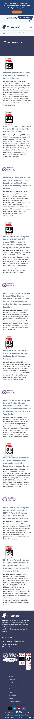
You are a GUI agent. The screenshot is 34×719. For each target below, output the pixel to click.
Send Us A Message (11, 647)
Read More (17, 12)
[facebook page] (24, 708)
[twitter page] (10, 708)
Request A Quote (25, 17)
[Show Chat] (30, 717)
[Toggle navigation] (30, 26)
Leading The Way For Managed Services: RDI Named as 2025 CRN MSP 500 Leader (17, 129)
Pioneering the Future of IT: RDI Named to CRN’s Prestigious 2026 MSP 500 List (16, 75)
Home (7, 33)
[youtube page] (19, 708)
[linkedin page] (15, 708)
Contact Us (12, 17)
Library (14, 33)
